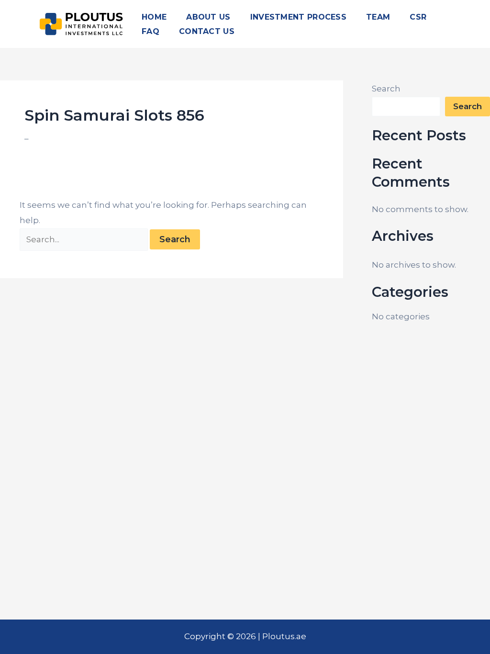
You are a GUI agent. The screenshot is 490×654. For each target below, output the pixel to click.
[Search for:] (85, 239)
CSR (418, 17)
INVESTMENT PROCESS (298, 17)
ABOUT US (208, 17)
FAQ (150, 31)
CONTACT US (206, 31)
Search (386, 88)
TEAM (378, 17)
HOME (154, 17)
